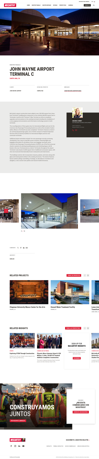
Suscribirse (77, 358)
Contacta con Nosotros (81, 412)
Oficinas (55, 5)
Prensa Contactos (58, 446)
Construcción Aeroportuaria (72, 91)
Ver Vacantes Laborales (18, 420)
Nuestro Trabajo (36, 5)
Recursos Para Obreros (84, 1)
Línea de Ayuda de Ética (83, 446)
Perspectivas (62, 5)
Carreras (70, 5)
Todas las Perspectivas (73, 328)
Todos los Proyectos (74, 275)
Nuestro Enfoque (46, 5)
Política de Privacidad (15, 457)
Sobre (28, 5)
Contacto (87, 5)
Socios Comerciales (70, 446)
